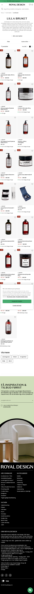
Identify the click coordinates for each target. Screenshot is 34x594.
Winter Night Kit (22, 208)
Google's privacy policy (22, 296)
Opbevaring (20, 489)
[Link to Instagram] (10, 575)
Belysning (19, 478)
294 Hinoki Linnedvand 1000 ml (7, 242)
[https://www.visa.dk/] (7, 581)
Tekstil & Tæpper (22, 484)
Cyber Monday (5, 522)
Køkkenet (19, 486)
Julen (2, 524)
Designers (4, 493)
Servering (19, 480)
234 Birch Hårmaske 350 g (24, 108)
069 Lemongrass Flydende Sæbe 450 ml (7, 109)
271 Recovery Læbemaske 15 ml (25, 175)
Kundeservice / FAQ (6, 476)
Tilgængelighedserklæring (8, 497)
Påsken (3, 507)
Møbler (19, 476)
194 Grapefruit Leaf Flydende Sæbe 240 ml (8, 142)
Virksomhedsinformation (8, 486)
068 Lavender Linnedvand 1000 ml (24, 75)
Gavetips (3, 513)
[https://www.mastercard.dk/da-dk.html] (3, 581)
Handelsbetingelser (6, 478)
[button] (30, 5)
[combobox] (25, 42)
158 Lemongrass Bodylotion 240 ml (7, 175)
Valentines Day (5, 505)
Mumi (2, 511)
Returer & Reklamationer (8, 482)
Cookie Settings (17, 305)
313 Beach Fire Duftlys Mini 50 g (24, 275)
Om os (3, 484)
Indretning (20, 482)
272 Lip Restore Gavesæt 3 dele (7, 208)
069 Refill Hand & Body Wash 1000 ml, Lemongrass (8, 275)
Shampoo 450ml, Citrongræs (22, 142)
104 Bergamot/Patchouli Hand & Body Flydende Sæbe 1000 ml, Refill (7, 341)
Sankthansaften (5, 516)
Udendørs (3, 509)
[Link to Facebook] (6, 575)
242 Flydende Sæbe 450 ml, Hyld (8, 75)
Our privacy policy (11, 296)
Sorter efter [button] (24, 41)
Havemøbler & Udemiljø (23, 491)
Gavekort (3, 495)
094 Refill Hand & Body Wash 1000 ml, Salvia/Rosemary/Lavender (25, 242)
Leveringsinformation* (7, 480)
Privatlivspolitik (5, 489)
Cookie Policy (4, 491)
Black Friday (4, 520)
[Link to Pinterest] (2, 575)
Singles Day (4, 518)
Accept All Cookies (17, 301)
